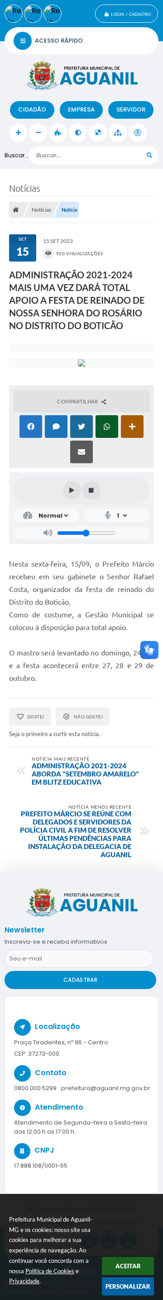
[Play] (72, 490)
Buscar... (17, 155)
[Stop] (91, 490)
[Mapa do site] (118, 133)
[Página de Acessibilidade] (138, 133)
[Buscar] (149, 155)
